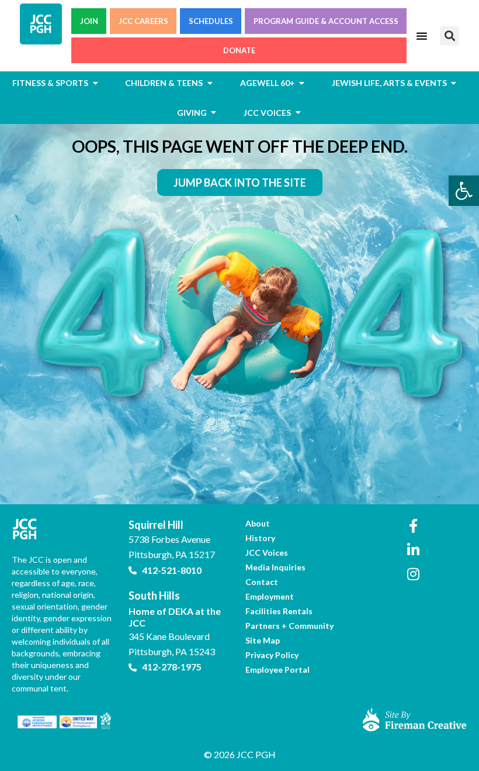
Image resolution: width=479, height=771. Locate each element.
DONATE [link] (239, 50)
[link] (464, 190)
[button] (449, 36)
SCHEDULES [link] (211, 21)
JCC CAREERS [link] (143, 21)
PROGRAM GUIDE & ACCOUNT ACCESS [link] (326, 21)
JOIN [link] (89, 21)
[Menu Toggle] (422, 36)
